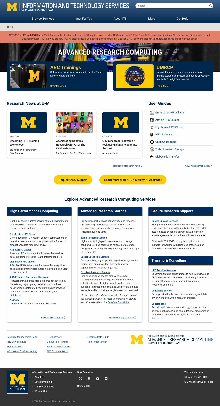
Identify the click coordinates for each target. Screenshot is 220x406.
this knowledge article (164, 38)
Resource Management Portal (22, 337)
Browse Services (43, 18)
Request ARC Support (73, 180)
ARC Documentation (57, 351)
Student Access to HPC (59, 346)
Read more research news (127, 165)
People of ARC (14, 346)
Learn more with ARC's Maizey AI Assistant (133, 180)
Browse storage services (122, 317)
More (154, 18)
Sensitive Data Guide (118, 302)
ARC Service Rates (16, 341)
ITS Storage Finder (97, 341)
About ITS (120, 18)
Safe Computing (43, 381)
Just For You (83, 18)
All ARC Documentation (197, 165)
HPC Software (54, 337)
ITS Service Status (44, 386)
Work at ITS (41, 391)
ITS (11, 27)
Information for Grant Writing (22, 351)
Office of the (195, 377)
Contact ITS (83, 386)
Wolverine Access (193, 372)
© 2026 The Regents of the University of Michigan (54, 401)
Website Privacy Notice (198, 381)
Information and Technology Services (52, 372)
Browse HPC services (52, 317)
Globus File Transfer (57, 341)
